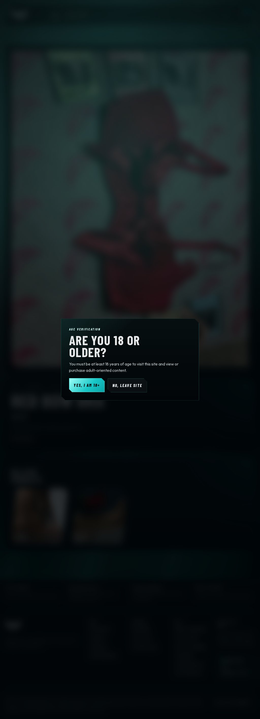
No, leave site (127, 385)
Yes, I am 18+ (87, 385)
